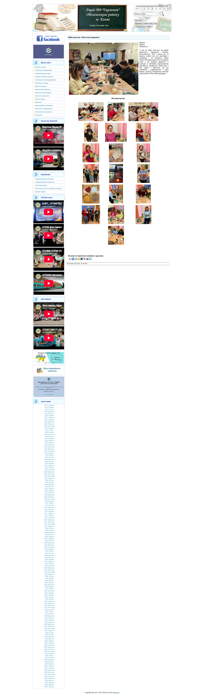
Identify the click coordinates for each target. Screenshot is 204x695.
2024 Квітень (49, 639)
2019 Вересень (49, 568)
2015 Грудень (49, 478)
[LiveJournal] (84, 259)
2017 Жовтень (49, 522)
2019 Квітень (49, 557)
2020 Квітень (49, 580)
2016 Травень (49, 488)
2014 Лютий (49, 432)
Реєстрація (100, 25)
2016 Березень (49, 484)
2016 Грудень (49, 501)
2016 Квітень (49, 486)
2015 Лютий (49, 457)
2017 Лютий (49, 505)
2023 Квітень (49, 618)
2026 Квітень (49, 680)
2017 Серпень (49, 518)
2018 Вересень (49, 543)
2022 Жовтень (49, 605)
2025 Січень (49, 655)
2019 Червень (49, 561)
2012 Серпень (49, 405)
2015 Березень (49, 459)
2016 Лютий (49, 482)
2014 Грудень (49, 453)
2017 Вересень (49, 520)
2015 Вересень (49, 472)
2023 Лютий (49, 614)
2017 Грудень (49, 526)
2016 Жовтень (49, 497)
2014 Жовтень (49, 449)
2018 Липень (49, 541)
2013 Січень (49, 409)
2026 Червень (49, 685)
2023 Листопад (49, 628)
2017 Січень (49, 503)
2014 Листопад (49, 451)
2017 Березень (49, 507)
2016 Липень (49, 493)
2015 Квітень (49, 461)
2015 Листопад (49, 476)
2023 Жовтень (49, 626)
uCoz (117, 692)
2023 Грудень (49, 630)
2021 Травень (49, 593)
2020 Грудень (49, 586)
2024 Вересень (49, 647)
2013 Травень (49, 415)
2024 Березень (49, 637)
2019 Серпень (49, 566)
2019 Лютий (49, 553)
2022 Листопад (49, 607)
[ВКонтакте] (72, 259)
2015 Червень (49, 465)
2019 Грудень (49, 574)
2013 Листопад (49, 426)
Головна (92, 25)
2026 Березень (49, 678)
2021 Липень (49, 597)
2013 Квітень (49, 413)
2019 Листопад (49, 572)
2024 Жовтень (49, 649)
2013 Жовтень (49, 424)
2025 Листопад (49, 674)
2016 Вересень (49, 495)
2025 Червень (49, 666)
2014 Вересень (49, 447)
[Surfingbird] (90, 259)
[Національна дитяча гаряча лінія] (48, 357)
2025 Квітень (49, 662)
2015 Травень (49, 463)
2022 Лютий (49, 599)
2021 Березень (49, 591)
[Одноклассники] (78, 259)
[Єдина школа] (48, 51)
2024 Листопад (49, 651)
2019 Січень (49, 551)
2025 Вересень (49, 670)
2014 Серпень (49, 445)
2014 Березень (49, 434)
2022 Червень (49, 601)
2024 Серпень (49, 645)
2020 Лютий (49, 578)
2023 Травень (49, 620)
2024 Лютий (49, 634)
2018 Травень (49, 536)
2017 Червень (49, 513)
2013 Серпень (49, 420)
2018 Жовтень (49, 545)
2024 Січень (49, 632)
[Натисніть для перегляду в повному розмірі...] (91, 120)
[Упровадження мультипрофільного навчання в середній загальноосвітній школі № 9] (48, 370)
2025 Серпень (49, 668)
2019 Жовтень (49, 570)
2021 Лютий (49, 589)
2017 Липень (49, 516)
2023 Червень (49, 622)
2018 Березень (49, 532)
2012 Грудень (49, 407)
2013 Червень (49, 418)
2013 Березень (49, 411)
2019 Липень (49, 564)
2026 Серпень (49, 687)
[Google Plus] (87, 259)
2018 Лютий (49, 530)
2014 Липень (49, 443)
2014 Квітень (49, 436)
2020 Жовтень (49, 584)
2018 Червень (49, 539)
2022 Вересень (49, 603)
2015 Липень (49, 468)
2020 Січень (49, 576)
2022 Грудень (49, 609)
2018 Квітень (49, 534)
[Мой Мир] (81, 259)
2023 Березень (49, 616)
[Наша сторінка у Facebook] (48, 38)
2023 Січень (49, 612)
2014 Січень (49, 430)
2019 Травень (49, 559)
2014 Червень (49, 440)
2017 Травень (49, 511)
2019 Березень (49, 555)
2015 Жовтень (49, 474)
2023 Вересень (49, 624)
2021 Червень (49, 595)
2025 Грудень (49, 676)
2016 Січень (49, 480)
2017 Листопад (49, 524)
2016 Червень (49, 491)
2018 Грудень (49, 549)
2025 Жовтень (49, 672)
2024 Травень (49, 641)
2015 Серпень (49, 470)
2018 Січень (49, 528)
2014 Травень (49, 438)
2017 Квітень (49, 509)
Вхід (107, 25)
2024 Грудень (49, 653)
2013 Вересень (49, 422)
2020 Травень (49, 582)
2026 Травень (49, 682)
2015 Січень (49, 455)
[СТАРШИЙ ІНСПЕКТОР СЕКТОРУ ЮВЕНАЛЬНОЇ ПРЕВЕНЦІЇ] (48, 386)
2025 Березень (49, 660)
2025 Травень (49, 664)
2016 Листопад (49, 499)
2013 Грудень (49, 428)
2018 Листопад (49, 547)
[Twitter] (75, 259)
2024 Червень (49, 643)
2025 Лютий (49, 657)
